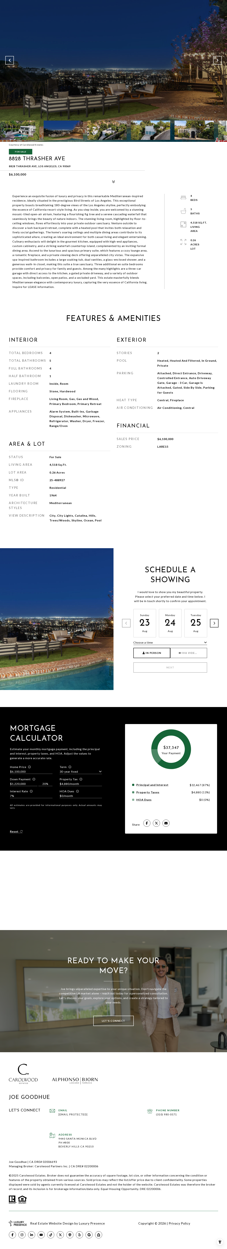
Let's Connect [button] (113, 1020)
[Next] (214, 623)
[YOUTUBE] (41, 1234)
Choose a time (143, 642)
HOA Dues (67, 791)
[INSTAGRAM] (22, 1234)
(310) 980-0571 (166, 1114)
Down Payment (20, 779)
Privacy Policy (179, 1223)
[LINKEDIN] (31, 1234)
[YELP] (79, 1234)
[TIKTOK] (50, 1234)
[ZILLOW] (98, 1234)
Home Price (18, 767)
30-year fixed (69, 771)
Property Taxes (147, 792)
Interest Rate (19, 791)
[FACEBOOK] (12, 1234)
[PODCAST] (69, 1234)
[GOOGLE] (89, 1234)
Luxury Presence (92, 1223)
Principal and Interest (152, 784)
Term (63, 767)
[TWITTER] (60, 1234)
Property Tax (69, 779)
